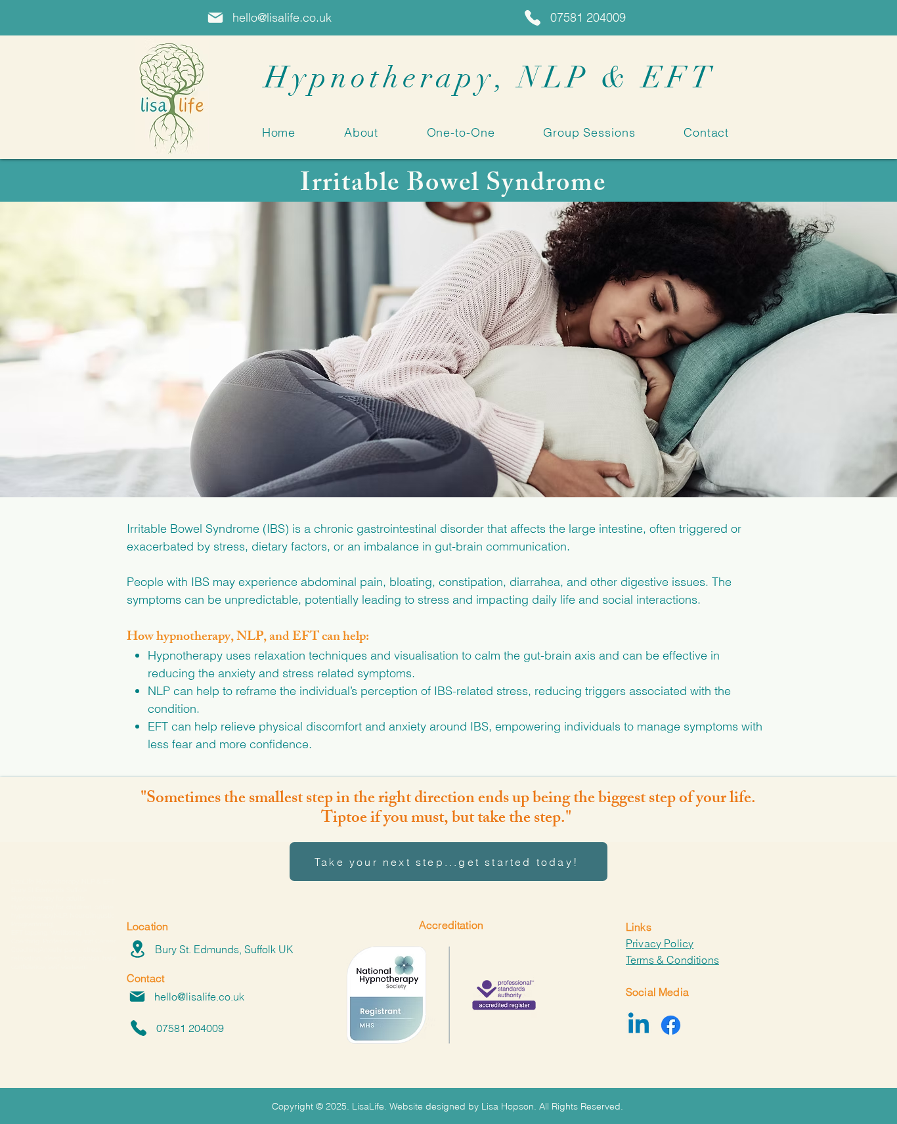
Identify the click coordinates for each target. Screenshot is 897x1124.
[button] (361, 132)
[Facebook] (671, 1025)
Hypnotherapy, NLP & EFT (478, 78)
